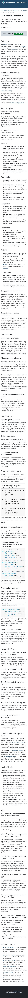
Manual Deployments (9, 961)
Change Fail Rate (8, 972)
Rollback (5, 264)
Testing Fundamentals (9, 978)
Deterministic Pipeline (9, 966)
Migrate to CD (15, 10)
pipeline (14, 50)
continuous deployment (17, 103)
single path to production (18, 742)
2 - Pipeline (24, 10)
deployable (5, 44)
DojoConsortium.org (11, 992)
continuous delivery (6, 91)
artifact (24, 46)
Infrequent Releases (9, 955)
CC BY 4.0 (19, 992)
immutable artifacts (9, 756)
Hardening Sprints (8, 947)
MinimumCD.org (17, 991)
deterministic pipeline (17, 751)
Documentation (5, 10)
